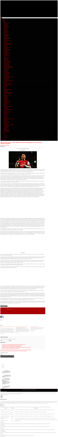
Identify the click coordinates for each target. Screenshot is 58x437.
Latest (3, 364)
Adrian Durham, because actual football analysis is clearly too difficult (6, 376)
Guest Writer (2, 145)
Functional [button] (1, 421)
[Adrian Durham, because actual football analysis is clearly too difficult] (3, 375)
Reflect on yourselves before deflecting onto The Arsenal (6, 387)
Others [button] (1, 433)
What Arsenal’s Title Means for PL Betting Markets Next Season (6, 379)
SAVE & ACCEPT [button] (2, 436)
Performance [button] (2, 424)
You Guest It (7, 145)
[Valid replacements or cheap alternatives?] (23, 330)
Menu (1, 17)
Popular (3, 365)
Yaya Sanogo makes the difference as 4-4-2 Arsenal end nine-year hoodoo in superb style (13, 350)
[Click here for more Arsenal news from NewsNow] (7, 356)
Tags (2, 367)
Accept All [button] (6, 394)
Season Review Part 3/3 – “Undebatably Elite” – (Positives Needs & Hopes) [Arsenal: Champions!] (6, 382)
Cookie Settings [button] (2, 394)
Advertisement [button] (2, 430)
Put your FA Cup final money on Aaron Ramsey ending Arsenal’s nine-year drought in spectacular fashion (15, 349)
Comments (3, 366)
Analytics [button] (1, 427)
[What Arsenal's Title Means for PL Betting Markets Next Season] (3, 378)
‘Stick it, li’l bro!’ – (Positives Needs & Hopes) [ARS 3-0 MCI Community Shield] (6, 371)
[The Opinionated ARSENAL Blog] (29, 16)
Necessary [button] (1, 404)
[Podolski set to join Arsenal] (38, 329)
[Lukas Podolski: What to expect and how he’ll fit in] (7, 330)
